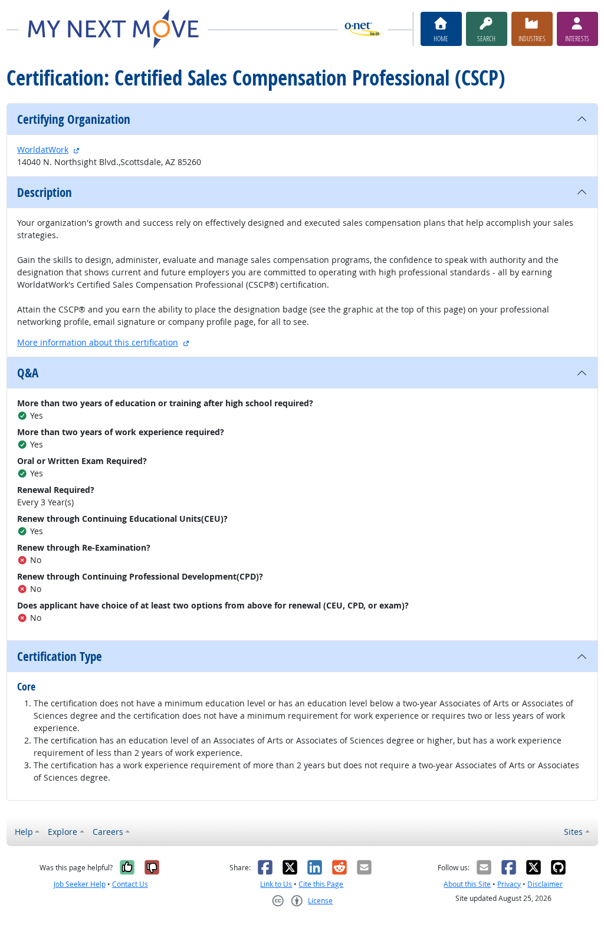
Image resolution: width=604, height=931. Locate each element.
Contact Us (130, 884)
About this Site (467, 884)
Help (24, 831)
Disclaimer (545, 884)
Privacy (509, 884)
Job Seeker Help (80, 884)
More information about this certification (97, 342)
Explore (62, 831)
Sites (573, 831)
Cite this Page (320, 884)
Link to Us (276, 884)
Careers (108, 831)
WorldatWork (42, 149)
